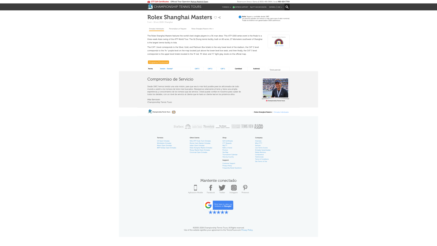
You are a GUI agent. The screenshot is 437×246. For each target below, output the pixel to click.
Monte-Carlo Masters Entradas (200, 143)
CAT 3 (197, 69)
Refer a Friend (227, 148)
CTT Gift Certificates (160, 2)
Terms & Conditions (262, 159)
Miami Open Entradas (164, 145)
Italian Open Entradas (197, 145)
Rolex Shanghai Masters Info (202, 29)
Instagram (234, 192)
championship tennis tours (177, 7)
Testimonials (259, 157)
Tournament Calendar (230, 154)
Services (258, 145)
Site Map (225, 152)
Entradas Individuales (156, 29)
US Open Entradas (163, 141)
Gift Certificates (227, 141)
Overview (258, 141)
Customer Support (228, 163)
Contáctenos (259, 154)
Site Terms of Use (261, 161)
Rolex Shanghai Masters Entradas (201, 148)
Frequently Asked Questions (232, 168)
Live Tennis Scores (261, 148)
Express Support (241, 7)
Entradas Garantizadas (263, 150)
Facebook (211, 192)
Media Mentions (260, 152)
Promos (225, 150)
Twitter (222, 192)
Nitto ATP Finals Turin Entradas (200, 141)
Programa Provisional (158, 62)
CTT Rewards (227, 143)
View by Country (228, 157)
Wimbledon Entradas (164, 143)
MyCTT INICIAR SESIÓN (258, 7)
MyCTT (224, 145)
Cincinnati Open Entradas (198, 152)
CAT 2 (210, 69)
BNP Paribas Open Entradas (166, 148)
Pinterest (245, 192)
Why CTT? (258, 143)
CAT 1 (223, 69)
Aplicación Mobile (195, 192)
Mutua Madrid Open (199, 2)
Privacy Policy (227, 166)
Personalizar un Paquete (177, 29)
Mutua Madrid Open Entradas (200, 150)
